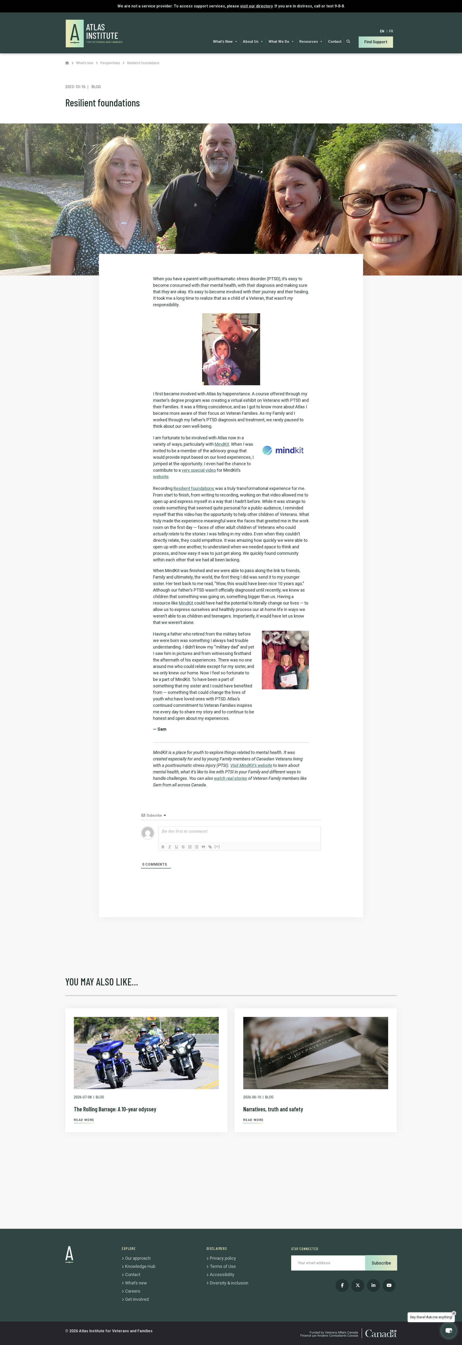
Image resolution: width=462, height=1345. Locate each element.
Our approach (138, 1258)
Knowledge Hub (140, 1266)
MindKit (222, 444)
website (160, 476)
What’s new (136, 1282)
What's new (84, 63)
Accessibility (222, 1274)
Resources (308, 41)
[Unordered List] (196, 847)
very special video (199, 470)
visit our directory (256, 6)
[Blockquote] (203, 847)
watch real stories (230, 778)
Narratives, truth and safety (273, 1109)
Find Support (375, 42)
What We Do (279, 41)
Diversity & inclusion (229, 1282)
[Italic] (169, 847)
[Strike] (183, 847)
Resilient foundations (193, 488)
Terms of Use (223, 1266)
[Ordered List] (189, 847)
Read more (84, 1120)
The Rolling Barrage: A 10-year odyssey (115, 1109)
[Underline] (176, 847)
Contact (334, 41)
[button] (449, 1330)
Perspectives (110, 63)
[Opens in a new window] (285, 450)
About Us (250, 41)
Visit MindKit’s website (251, 765)
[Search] (348, 41)
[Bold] (163, 847)
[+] (217, 846)
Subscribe (381, 1263)
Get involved (137, 1299)
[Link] (210, 847)
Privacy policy (223, 1258)
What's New (223, 41)
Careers (132, 1291)
